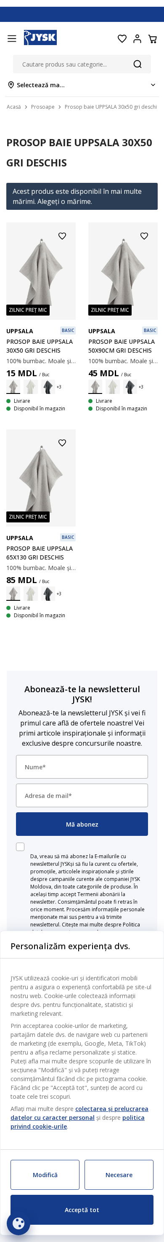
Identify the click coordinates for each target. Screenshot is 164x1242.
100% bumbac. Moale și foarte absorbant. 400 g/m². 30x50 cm (41, 361)
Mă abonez (82, 824)
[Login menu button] (137, 39)
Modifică (45, 1175)
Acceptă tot (82, 1210)
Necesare (119, 1175)
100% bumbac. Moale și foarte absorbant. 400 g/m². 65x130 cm (41, 568)
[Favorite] (122, 39)
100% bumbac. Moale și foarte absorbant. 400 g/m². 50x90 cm (123, 361)
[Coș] (152, 39)
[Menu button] (12, 38)
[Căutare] (137, 64)
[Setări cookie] (18, 1223)
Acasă (14, 106)
